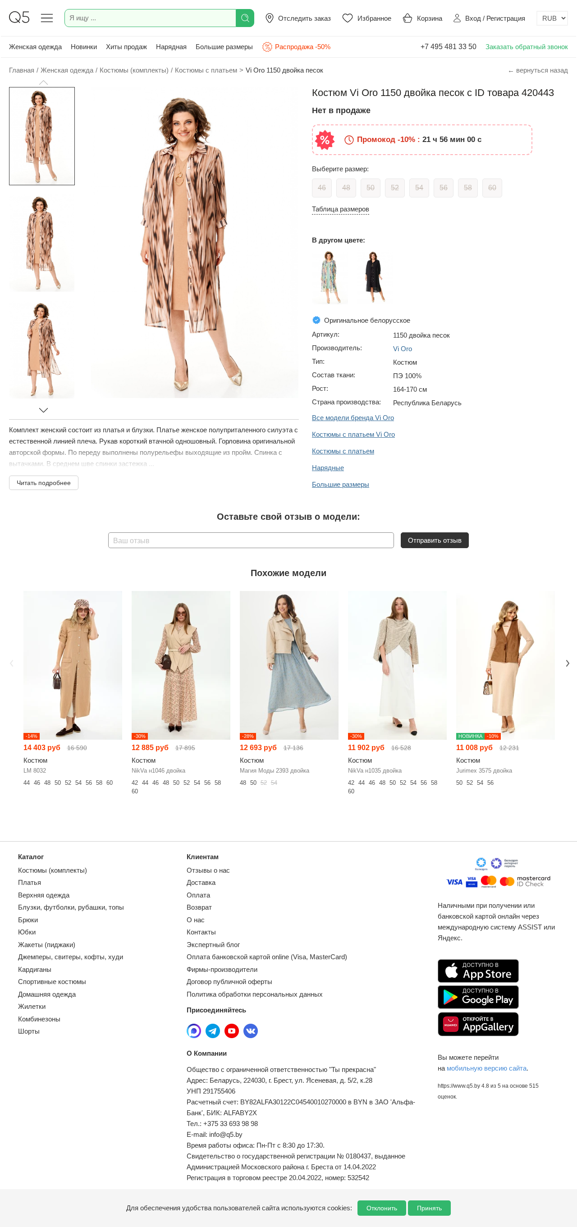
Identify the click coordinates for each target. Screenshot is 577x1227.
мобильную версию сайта (487, 1068)
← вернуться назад (538, 70)
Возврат (199, 907)
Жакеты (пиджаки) (46, 944)
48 (346, 188)
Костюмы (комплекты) (52, 870)
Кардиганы (34, 969)
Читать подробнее (44, 482)
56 (444, 188)
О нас (196, 920)
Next (566, 662)
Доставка (201, 882)
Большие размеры (224, 46)
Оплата (198, 895)
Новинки (84, 46)
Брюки (28, 920)
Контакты (201, 932)
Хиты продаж (126, 46)
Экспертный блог (213, 944)
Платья (29, 882)
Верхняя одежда (43, 895)
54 (419, 188)
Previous (10, 662)
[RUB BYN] (552, 18)
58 (468, 188)
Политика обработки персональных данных (255, 994)
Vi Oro (402, 349)
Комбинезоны (39, 1019)
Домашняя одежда (47, 994)
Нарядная (171, 46)
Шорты (29, 1031)
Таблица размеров (340, 209)
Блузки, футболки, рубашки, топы (71, 907)
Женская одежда (35, 46)
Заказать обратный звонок (526, 46)
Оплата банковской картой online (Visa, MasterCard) (267, 957)
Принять (429, 1208)
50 (370, 188)
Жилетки (32, 1006)
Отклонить (381, 1208)
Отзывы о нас (208, 870)
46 (322, 188)
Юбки (27, 932)
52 (395, 188)
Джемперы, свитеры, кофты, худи (70, 957)
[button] (43, 82)
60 (492, 188)
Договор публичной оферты (229, 981)
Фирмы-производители (222, 969)
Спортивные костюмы (52, 981)
